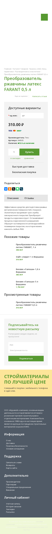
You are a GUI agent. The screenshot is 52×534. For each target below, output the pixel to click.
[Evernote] (17, 189)
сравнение (29, 158)
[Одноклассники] (9, 189)
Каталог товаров (20, 69)
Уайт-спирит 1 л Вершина (30, 256)
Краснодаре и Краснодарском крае (30, 527)
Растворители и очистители (27, 71)
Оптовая (39, 522)
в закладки (15, 158)
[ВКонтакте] (5, 189)
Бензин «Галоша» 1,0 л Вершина (28, 270)
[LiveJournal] (21, 189)
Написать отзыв (39, 96)
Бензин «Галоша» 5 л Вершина (27, 283)
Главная (7, 69)
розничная (11, 524)
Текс (27, 137)
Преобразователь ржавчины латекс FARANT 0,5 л (26, 74)
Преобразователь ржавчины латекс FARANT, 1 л (31, 245)
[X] (13, 189)
